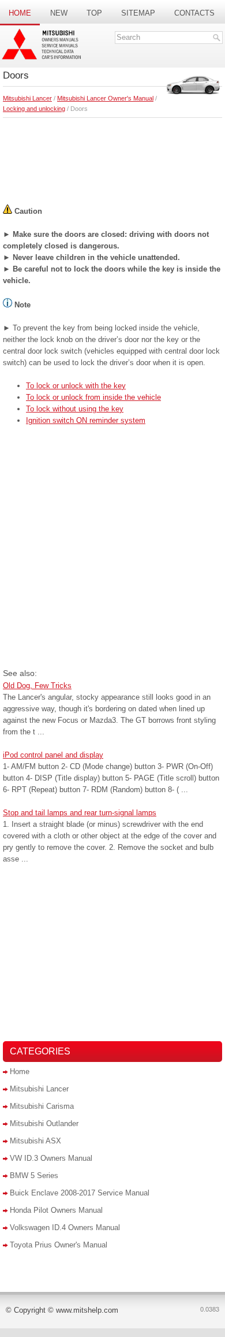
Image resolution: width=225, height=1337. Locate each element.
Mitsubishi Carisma (42, 1106)
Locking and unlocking (34, 108)
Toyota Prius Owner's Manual (58, 1245)
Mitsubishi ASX (35, 1141)
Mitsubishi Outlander (44, 1123)
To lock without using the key (74, 408)
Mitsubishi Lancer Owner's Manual (105, 98)
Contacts (194, 13)
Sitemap (138, 13)
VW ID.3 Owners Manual (51, 1158)
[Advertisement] (112, 158)
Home (20, 13)
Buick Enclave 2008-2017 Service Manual (79, 1193)
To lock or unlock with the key (76, 385)
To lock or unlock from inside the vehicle (93, 397)
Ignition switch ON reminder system (85, 420)
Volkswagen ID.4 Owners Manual (65, 1227)
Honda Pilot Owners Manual (56, 1210)
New (59, 13)
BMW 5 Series (34, 1175)
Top (94, 13)
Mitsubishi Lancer (27, 98)
